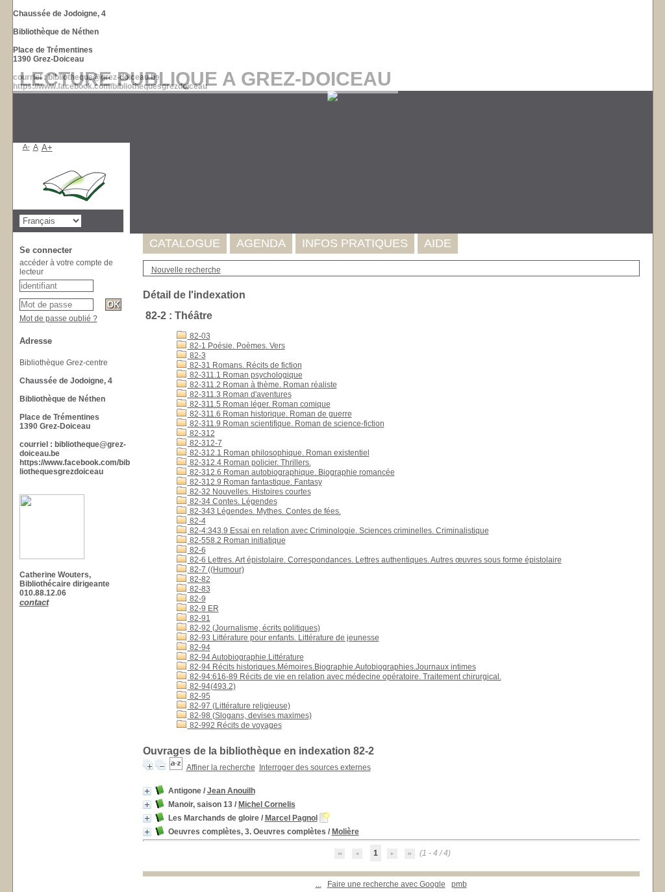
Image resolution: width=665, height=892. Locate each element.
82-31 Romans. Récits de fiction (245, 365)
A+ (47, 147)
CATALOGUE (184, 243)
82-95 (199, 696)
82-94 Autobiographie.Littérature (246, 657)
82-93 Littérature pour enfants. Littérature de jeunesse (283, 637)
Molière (345, 831)
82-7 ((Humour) (216, 569)
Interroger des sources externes (315, 767)
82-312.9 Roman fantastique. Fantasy (255, 482)
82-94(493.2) (212, 686)
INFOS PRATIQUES (355, 243)
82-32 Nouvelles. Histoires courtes (249, 491)
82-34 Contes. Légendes (232, 501)
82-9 (197, 598)
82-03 (199, 336)
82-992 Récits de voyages (235, 725)
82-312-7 (205, 443)
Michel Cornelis (266, 804)
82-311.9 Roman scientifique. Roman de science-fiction (286, 423)
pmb (459, 884)
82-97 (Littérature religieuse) (239, 705)
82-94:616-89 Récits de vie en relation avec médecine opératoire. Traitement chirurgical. (344, 676)
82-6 (197, 550)
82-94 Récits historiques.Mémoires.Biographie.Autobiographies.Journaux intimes (332, 666)
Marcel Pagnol (291, 818)
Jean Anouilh (231, 790)
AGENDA (261, 243)
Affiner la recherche (220, 767)
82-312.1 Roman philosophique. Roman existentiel (279, 452)
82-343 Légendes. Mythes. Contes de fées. (264, 511)
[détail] (147, 791)
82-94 (199, 647)
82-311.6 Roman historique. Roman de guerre (270, 413)
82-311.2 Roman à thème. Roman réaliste (262, 384)
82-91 (199, 618)
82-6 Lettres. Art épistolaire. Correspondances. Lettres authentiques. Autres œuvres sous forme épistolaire (375, 559)
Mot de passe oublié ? (58, 318)
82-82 (199, 579)
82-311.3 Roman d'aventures (240, 394)
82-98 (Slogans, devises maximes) (250, 715)
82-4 (197, 520)
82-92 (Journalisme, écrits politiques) (254, 628)
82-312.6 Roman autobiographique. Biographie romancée (291, 472)
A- (26, 147)
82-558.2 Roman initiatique (237, 540)
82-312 (201, 433)
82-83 (199, 589)
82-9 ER (203, 608)
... (318, 884)
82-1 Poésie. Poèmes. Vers (236, 345)
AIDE (437, 243)
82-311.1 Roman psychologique (245, 375)
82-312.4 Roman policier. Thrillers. (249, 462)
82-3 (197, 355)
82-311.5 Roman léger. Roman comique (259, 404)
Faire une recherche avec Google (386, 884)
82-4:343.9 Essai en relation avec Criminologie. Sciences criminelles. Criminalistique (338, 530)
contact (34, 602)
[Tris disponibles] (175, 767)
